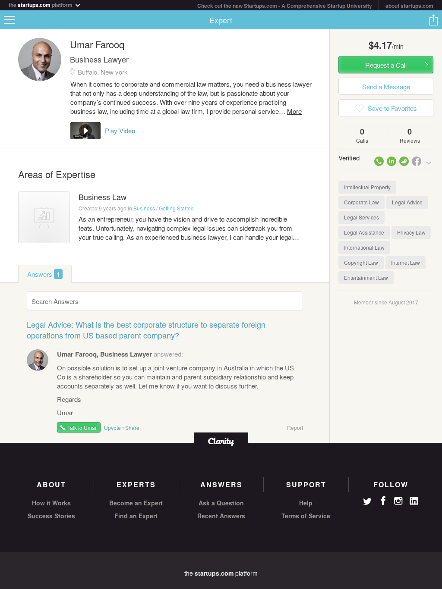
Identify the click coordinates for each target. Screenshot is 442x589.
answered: (120, 353)
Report (295, 427)
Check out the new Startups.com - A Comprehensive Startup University (284, 5)
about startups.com (409, 5)
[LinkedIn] (414, 501)
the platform (41, 4)
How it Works (51, 502)
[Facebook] (383, 500)
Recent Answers (221, 515)
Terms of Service (305, 515)
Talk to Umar (82, 427)
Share (433, 19)
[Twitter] (367, 502)
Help (306, 502)
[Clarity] (221, 440)
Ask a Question (221, 502)
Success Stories (51, 515)
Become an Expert (136, 502)
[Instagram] (398, 501)
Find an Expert (136, 515)
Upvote (112, 427)
